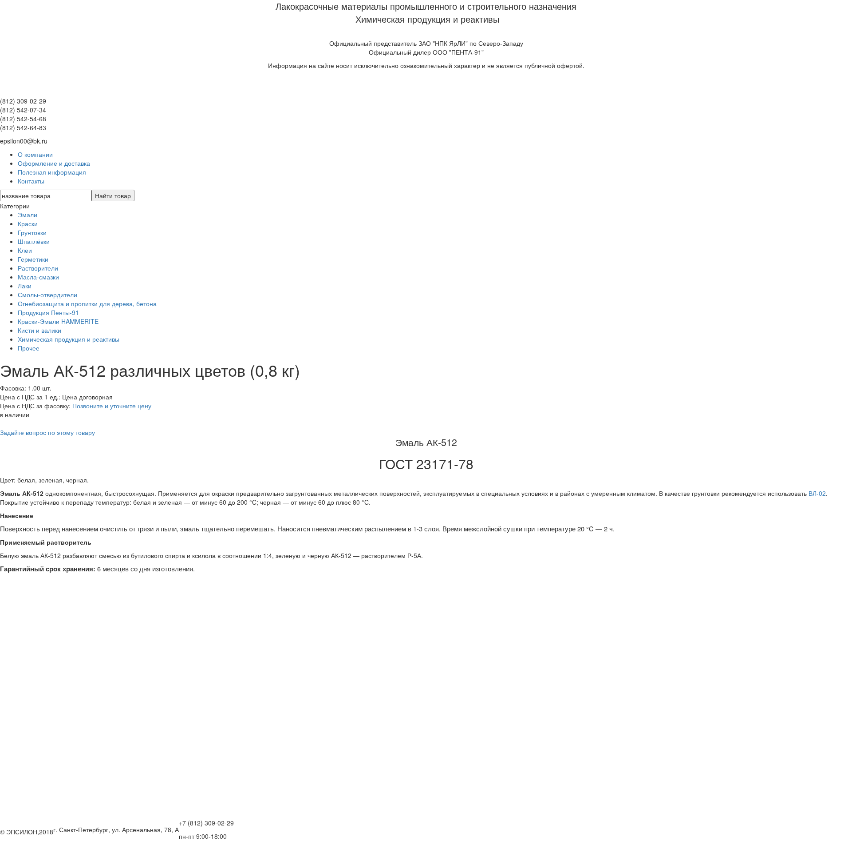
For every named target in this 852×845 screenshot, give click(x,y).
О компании (35, 154)
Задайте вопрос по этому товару (47, 432)
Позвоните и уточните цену (111, 405)
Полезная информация (52, 171)
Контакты (31, 180)
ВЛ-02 (817, 493)
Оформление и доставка (54, 163)
